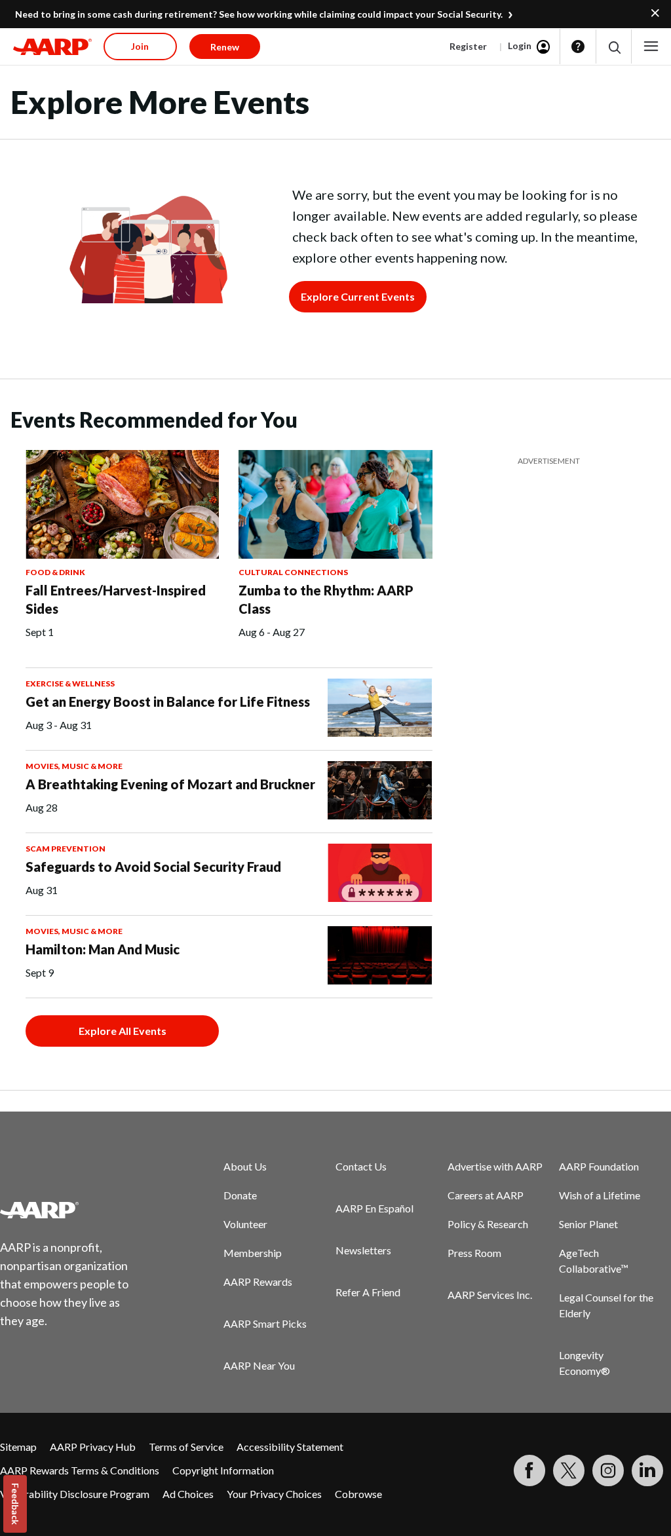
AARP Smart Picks (265, 1323)
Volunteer (245, 1224)
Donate (240, 1195)
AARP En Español (374, 1208)
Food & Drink (55, 572)
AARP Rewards (257, 1281)
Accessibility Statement (290, 1446)
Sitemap (18, 1446)
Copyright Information (223, 1470)
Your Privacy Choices (274, 1494)
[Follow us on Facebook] (529, 1470)
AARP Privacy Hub (93, 1446)
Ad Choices (188, 1494)
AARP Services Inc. (490, 1294)
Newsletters (363, 1250)
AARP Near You (259, 1365)
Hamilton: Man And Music (103, 949)
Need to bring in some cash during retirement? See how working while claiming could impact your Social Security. (259, 14)
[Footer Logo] (72, 1210)
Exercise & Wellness (70, 683)
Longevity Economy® (584, 1363)
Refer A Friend (368, 1292)
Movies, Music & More (74, 766)
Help (578, 46)
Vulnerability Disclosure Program (74, 1494)
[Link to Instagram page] (608, 1470)
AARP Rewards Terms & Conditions (79, 1470)
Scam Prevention (65, 848)
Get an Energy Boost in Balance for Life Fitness (168, 701)
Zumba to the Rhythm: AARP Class (326, 599)
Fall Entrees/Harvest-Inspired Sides (116, 599)
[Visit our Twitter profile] (569, 1470)
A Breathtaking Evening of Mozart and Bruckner (170, 784)
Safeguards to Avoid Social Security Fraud (153, 866)
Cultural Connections (293, 572)
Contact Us (361, 1166)
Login (519, 45)
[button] (613, 46)
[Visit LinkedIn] (647, 1470)
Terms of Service (186, 1446)
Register (468, 46)
